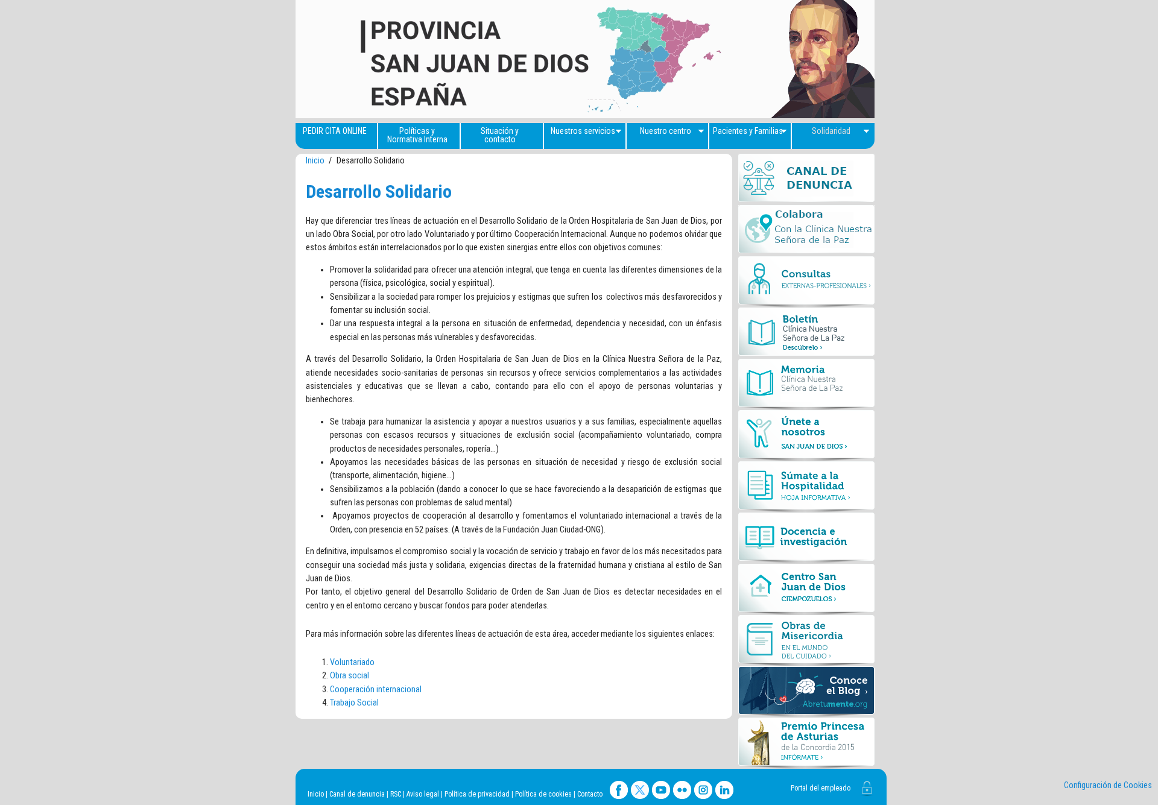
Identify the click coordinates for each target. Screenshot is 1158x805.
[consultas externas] (806, 282)
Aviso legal (423, 794)
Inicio (315, 161)
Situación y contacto (500, 135)
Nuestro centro (665, 131)
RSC (395, 794)
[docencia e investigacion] (806, 538)
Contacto (590, 794)
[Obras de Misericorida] (806, 640)
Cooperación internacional (376, 689)
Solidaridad (831, 131)
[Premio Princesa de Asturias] (806, 743)
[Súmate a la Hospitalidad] (806, 487)
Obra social (349, 676)
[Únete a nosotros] (806, 435)
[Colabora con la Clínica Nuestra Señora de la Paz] (806, 230)
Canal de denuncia (357, 794)
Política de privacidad (477, 794)
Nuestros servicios (583, 131)
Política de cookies (543, 794)
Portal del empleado (820, 788)
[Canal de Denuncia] (806, 179)
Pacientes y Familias (748, 131)
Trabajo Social (354, 703)
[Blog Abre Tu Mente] (806, 692)
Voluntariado (352, 662)
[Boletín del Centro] (806, 333)
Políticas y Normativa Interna (417, 135)
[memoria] (806, 384)
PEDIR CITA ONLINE (335, 131)
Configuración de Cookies (1108, 785)
